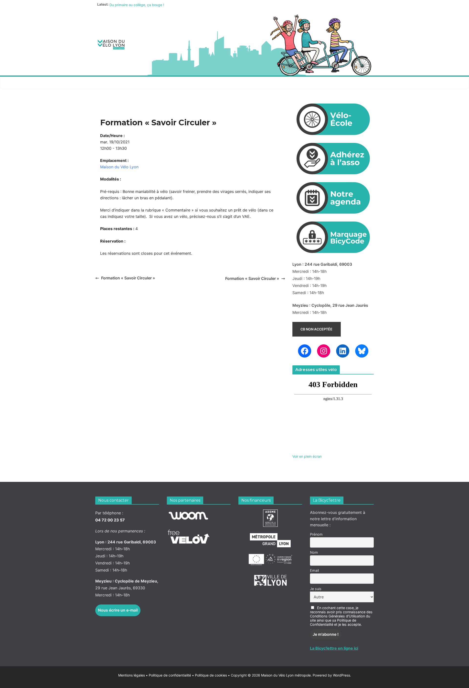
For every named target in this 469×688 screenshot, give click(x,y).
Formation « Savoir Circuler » (128, 277)
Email (314, 570)
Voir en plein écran (307, 456)
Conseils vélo (189, 82)
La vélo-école (228, 82)
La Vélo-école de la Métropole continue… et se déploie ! (153, 4)
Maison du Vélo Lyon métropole (286, 675)
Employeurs (265, 82)
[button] (129, 82)
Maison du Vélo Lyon (119, 166)
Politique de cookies (209, 675)
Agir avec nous (113, 82)
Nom (314, 552)
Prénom (316, 534)
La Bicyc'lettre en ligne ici (334, 648)
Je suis (315, 589)
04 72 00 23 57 (110, 520)
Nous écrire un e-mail (118, 610)
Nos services (152, 82)
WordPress (341, 675)
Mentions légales (133, 675)
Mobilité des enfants (308, 82)
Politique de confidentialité (170, 675)
